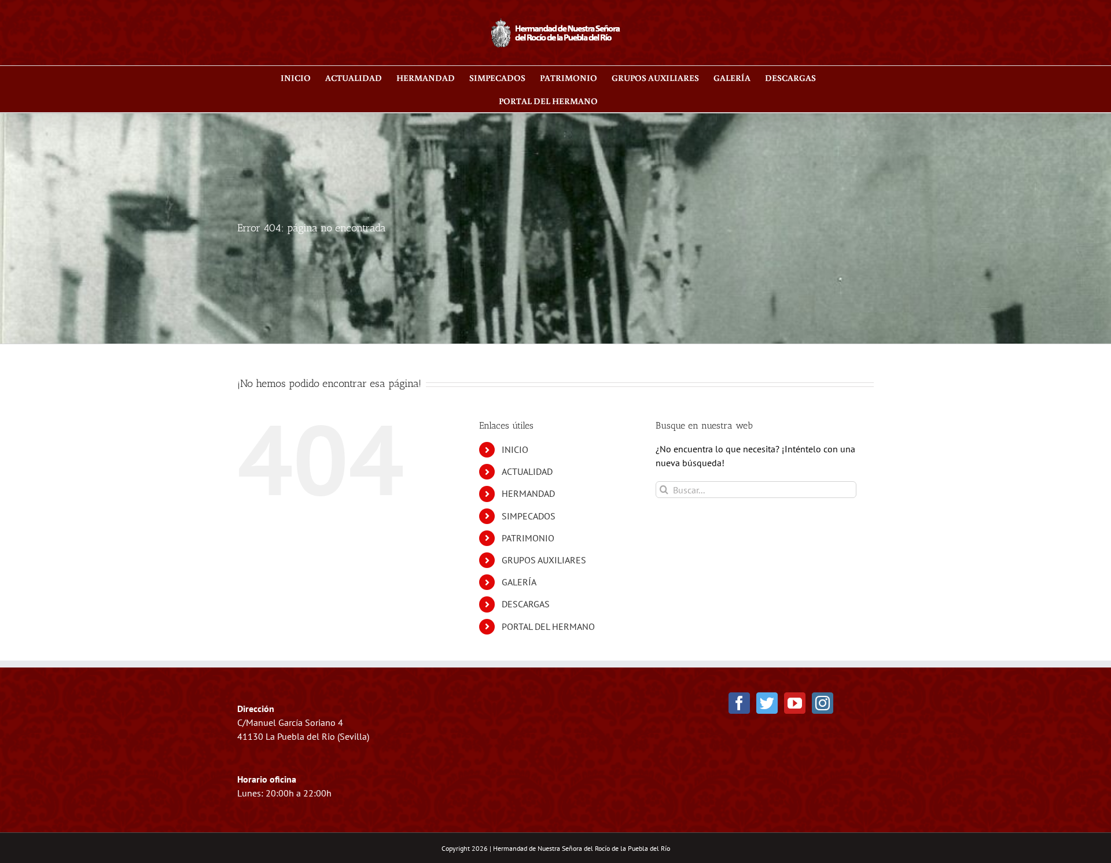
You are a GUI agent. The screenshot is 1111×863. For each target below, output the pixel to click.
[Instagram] (822, 703)
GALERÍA (519, 582)
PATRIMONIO (528, 538)
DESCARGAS (526, 604)
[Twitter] (767, 703)
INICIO (515, 449)
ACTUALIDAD (527, 471)
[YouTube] (794, 703)
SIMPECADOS (529, 516)
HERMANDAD (528, 493)
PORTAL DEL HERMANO (548, 626)
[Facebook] (739, 703)
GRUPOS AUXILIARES (544, 560)
